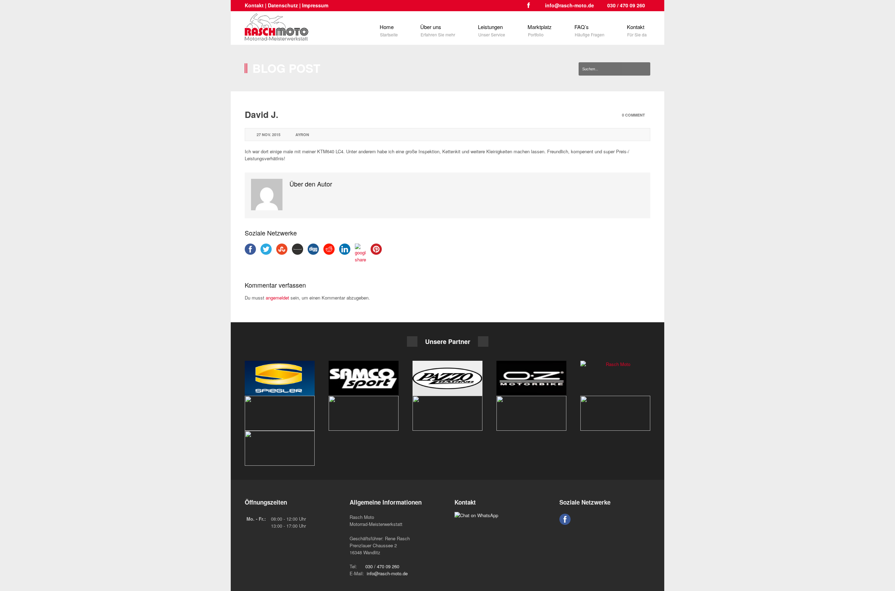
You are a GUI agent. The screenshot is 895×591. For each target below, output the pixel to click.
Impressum (315, 5)
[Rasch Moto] (280, 378)
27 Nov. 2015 (268, 134)
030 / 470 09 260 (626, 5)
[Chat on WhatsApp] (476, 515)
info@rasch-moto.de (569, 5)
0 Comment (633, 115)
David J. (261, 114)
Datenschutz (283, 5)
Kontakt (254, 5)
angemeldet (277, 297)
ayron (302, 134)
